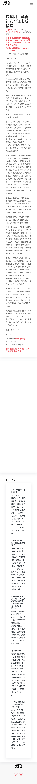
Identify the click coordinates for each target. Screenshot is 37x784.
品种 (13, 32)
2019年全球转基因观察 (18, 491)
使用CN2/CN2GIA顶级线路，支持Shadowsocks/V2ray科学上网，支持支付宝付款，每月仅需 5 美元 (18, 41)
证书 (16, 32)
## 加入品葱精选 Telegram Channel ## (17, 49)
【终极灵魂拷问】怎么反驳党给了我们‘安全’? (18, 704)
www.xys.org (20, 338)
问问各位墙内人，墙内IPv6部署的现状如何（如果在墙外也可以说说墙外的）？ (18, 602)
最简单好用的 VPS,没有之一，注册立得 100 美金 (18, 349)
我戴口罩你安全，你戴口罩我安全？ (18, 542)
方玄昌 (10, 30)
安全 (20, 32)
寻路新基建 (16, 650)
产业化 (9, 32)
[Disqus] (18, 393)
